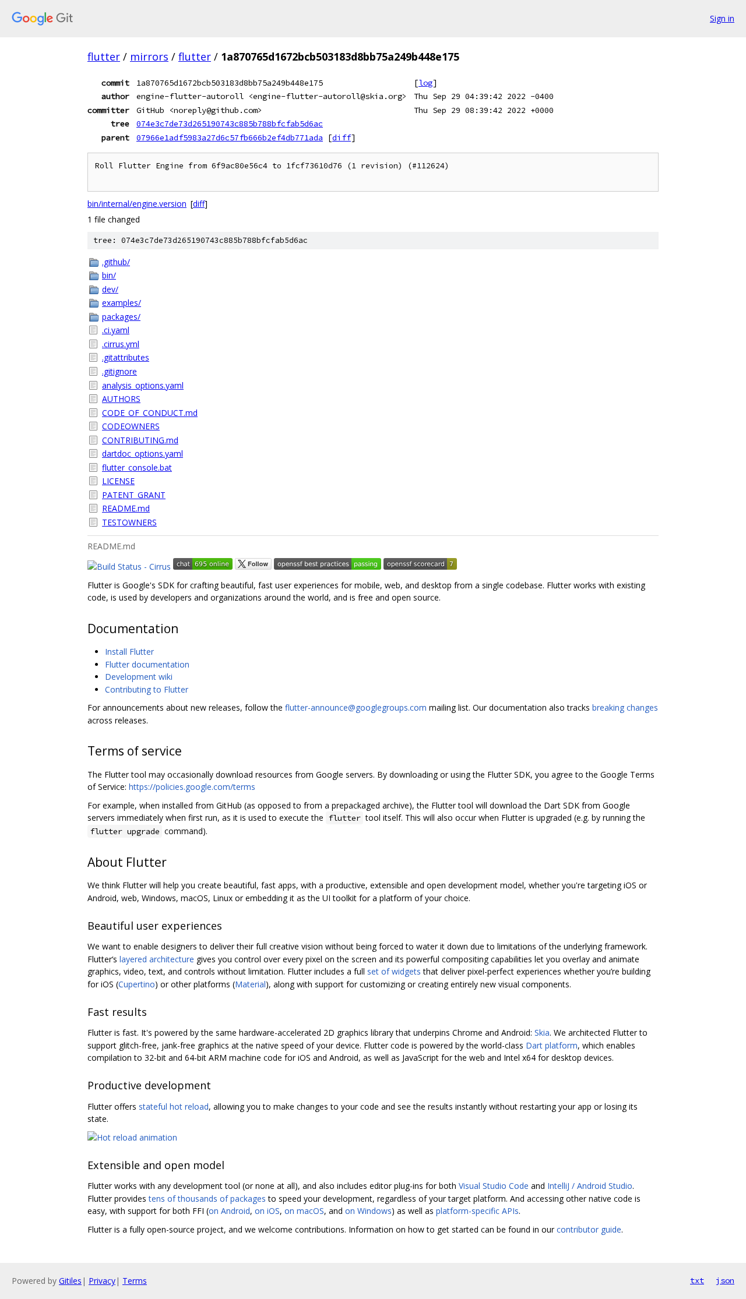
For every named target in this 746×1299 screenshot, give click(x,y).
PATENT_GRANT (134, 494)
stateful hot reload (174, 1106)
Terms (134, 1280)
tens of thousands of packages (207, 1198)
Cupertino (136, 984)
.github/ (116, 261)
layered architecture (156, 959)
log (425, 82)
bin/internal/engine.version (136, 203)
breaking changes (625, 707)
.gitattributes (125, 357)
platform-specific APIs (477, 1210)
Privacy (102, 1280)
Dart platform (552, 1045)
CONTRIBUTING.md (140, 440)
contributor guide (589, 1229)
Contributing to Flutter (146, 689)
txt (697, 1280)
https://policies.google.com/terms (192, 786)
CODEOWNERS (131, 426)
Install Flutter (129, 651)
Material (250, 984)
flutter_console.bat (137, 467)
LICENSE (118, 480)
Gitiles (70, 1280)
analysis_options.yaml (143, 385)
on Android (229, 1210)
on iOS (267, 1210)
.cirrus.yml (120, 344)
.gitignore (119, 371)
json (725, 1280)
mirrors (149, 56)
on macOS (304, 1210)
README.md (126, 508)
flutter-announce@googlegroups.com (356, 707)
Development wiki (139, 676)
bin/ (109, 275)
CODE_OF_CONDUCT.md (150, 412)
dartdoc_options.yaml (142, 453)
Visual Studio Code (494, 1185)
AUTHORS (121, 398)
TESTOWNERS (129, 522)
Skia (542, 1032)
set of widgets (394, 971)
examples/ (121, 302)
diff (341, 137)
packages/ (121, 316)
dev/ (110, 289)
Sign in (722, 18)
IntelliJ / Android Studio (589, 1185)
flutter (103, 56)
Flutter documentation (147, 664)
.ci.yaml (115, 330)
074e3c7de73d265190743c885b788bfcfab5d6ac (229, 123)
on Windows (368, 1210)
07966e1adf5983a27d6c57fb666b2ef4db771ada (229, 137)
